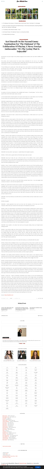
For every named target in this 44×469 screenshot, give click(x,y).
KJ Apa (4, 430)
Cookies (9, 457)
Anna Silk (4, 419)
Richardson (26, 385)
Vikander (26, 367)
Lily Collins (4, 434)
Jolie (35, 370)
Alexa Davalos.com (6, 416)
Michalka (7, 367)
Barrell (26, 393)
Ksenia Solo (5, 428)
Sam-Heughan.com (6, 436)
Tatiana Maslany (5, 437)
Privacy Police (5, 457)
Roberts (36, 390)
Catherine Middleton (6, 421)
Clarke (36, 380)
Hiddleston (16, 406)
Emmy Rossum (5, 426)
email (7, 453)
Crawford (16, 378)
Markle (36, 395)
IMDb (24, 343)
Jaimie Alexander (5, 427)
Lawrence (26, 390)
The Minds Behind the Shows (9, 34)
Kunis (26, 398)
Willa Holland (5, 439)
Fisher (17, 375)
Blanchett (26, 375)
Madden (26, 401)
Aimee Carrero (5, 415)
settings (31, 467)
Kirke (7, 390)
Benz (7, 393)
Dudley (7, 401)
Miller (35, 406)
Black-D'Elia (16, 403)
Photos (21, 343)
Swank (36, 385)
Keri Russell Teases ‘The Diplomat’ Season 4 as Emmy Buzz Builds (16, 32)
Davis (26, 406)
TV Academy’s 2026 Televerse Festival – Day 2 (11, 29)
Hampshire (16, 383)
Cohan (26, 395)
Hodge (16, 367)
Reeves (7, 395)
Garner (17, 390)
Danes (7, 378)
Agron (7, 380)
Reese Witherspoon (6, 435)
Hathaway (7, 372)
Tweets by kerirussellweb (7, 446)
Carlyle (7, 403)
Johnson (17, 372)
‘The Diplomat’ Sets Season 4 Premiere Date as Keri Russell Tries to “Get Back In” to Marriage (21, 23)
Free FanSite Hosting (6, 456)
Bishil (36, 403)
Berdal (7, 388)
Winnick (35, 393)
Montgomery (26, 378)
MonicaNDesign (22, 463)
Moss (16, 380)
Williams (7, 398)
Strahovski (7, 408)
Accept (37, 467)
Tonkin (17, 401)
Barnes (26, 372)
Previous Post (5, 315)
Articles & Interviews (23, 39)
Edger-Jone (35, 378)
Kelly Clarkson (5, 429)
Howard (35, 372)
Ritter (17, 395)
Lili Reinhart (4, 431)
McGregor (35, 383)
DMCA (16, 456)
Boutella (26, 403)
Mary (11, 298)
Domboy (36, 375)
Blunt (7, 383)
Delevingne (7, 375)
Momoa (36, 388)
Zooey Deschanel (5, 438)
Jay (32, 463)
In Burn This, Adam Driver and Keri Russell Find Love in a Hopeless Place (7, 308)
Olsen (26, 380)
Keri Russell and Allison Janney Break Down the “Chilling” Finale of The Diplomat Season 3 (21, 308)
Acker (16, 370)
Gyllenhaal (26, 388)
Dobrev (36, 398)
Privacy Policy (12, 456)
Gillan (17, 393)
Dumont (26, 383)
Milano (7, 370)
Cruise (7, 406)
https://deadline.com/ (8, 295)
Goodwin (7, 385)
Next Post (40, 315)
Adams (26, 370)
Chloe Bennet (5, 423)
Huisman (17, 398)
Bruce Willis (4, 418)
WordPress (3, 464)
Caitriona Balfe (5, 420)
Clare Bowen (5, 422)
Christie (16, 385)
